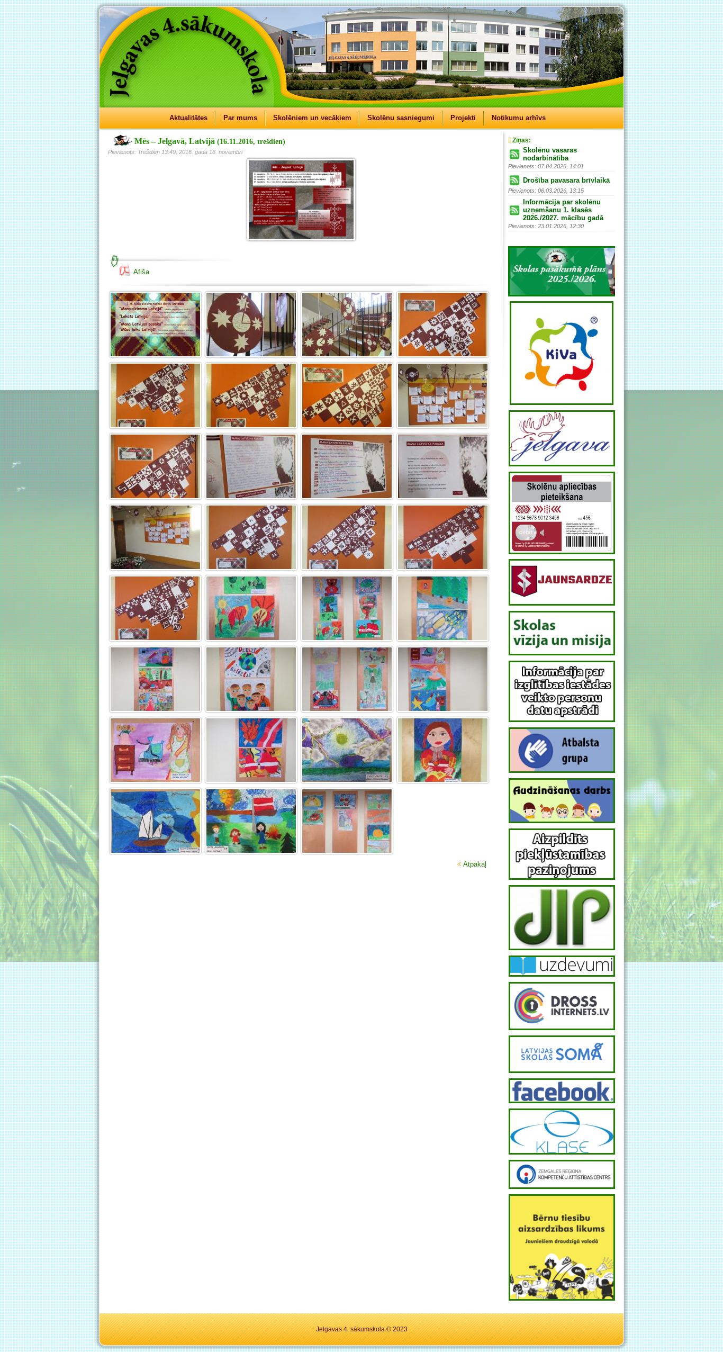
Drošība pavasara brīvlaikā (566, 180)
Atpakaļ (474, 864)
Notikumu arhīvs (519, 118)
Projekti (463, 118)
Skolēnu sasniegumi (401, 118)
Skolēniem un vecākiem (312, 118)
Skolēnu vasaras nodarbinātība (550, 154)
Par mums (240, 118)
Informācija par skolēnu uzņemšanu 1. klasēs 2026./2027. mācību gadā (563, 210)
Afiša (141, 272)
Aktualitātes (188, 118)
